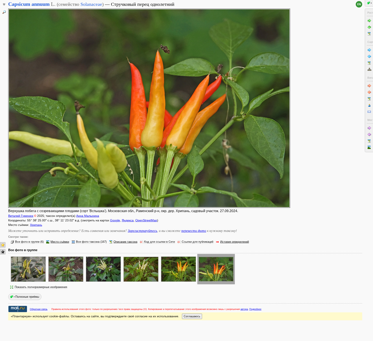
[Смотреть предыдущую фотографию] (37, 108)
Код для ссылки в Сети (159, 241)
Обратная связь (38, 309)
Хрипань (36, 225)
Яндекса (128, 220)
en (359, 4)
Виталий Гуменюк (20, 215)
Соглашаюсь (192, 316)
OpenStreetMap (146, 220)
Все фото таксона (88, 241)
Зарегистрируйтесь (142, 231)
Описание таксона (125, 241)
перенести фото (193, 231)
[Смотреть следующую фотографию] (261, 108)
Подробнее (255, 309)
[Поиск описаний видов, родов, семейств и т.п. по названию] (4, 12)
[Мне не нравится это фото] (3, 252)
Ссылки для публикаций (197, 241)
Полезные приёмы (27, 296)
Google (115, 220)
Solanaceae (91, 4)
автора (244, 309)
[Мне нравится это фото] (3, 245)
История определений (234, 241)
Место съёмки (60, 241)
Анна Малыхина (87, 215)
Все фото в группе (27, 241)
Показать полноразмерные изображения (41, 287)
